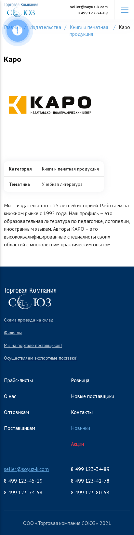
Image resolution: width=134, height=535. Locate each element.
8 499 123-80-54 (90, 492)
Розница (80, 380)
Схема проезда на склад (29, 320)
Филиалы (13, 333)
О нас (10, 396)
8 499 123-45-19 (23, 480)
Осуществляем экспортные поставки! (40, 358)
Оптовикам (16, 412)
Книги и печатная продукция (89, 30)
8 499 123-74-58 (23, 492)
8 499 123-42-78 (90, 480)
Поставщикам (19, 428)
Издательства (45, 27)
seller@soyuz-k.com (89, 6)
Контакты (82, 412)
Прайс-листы (18, 380)
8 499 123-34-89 (92, 12)
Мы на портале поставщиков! (33, 345)
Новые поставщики (92, 396)
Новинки (80, 428)
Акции (77, 444)
